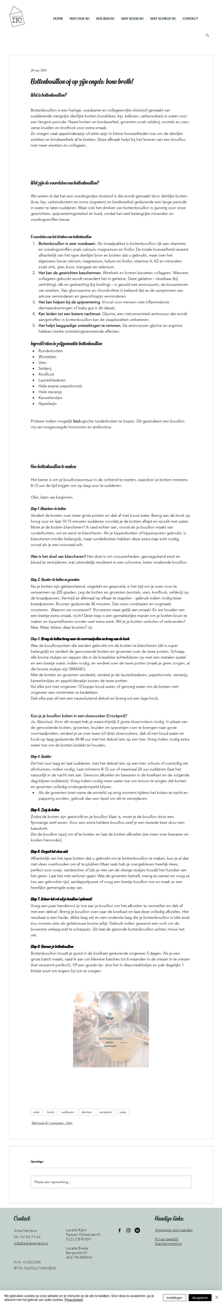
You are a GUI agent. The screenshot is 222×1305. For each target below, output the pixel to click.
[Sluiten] (216, 1298)
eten (37, 1112)
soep (122, 1112)
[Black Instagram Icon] (128, 1230)
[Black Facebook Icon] (119, 1230)
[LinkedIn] (137, 1230)
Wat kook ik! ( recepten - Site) (52, 1123)
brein (50, 1112)
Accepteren (200, 1297)
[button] (79, 18)
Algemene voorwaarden (174, 1230)
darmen (87, 1112)
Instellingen (174, 1297)
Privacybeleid (74, 1299)
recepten (106, 1112)
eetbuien (68, 1112)
